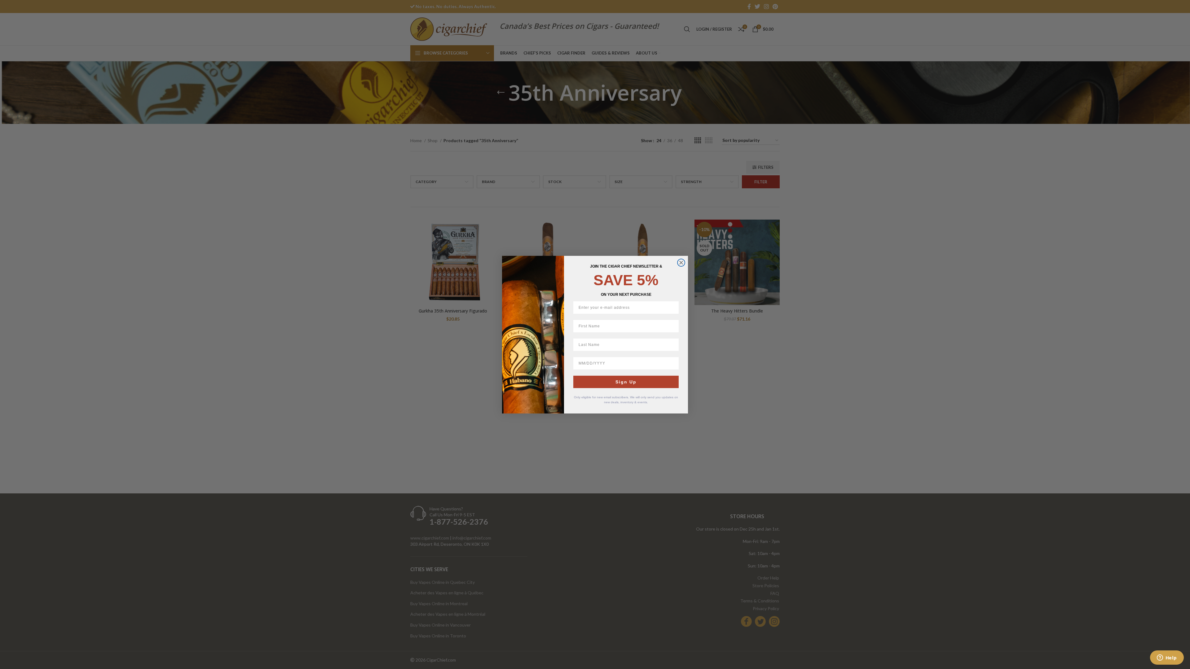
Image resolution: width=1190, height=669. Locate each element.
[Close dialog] (681, 262)
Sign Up (626, 381)
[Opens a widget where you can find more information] (1167, 658)
